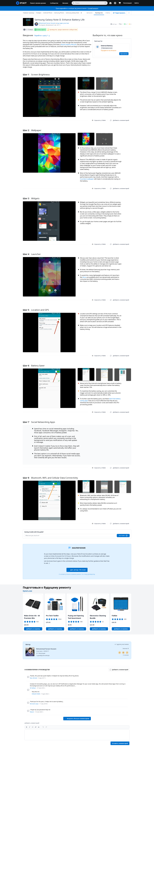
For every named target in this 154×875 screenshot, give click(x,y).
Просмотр (123, 54)
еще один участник (63, 23)
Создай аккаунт (93, 8)
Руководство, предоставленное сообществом (63, 29)
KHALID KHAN (36, 694)
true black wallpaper (87, 179)
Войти (137, 3)
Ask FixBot (122, 535)
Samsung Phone (59, 13)
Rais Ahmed (33, 678)
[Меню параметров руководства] (129, 13)
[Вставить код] (32, 727)
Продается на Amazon (108, 50)
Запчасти (89, 13)
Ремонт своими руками (38, 3)
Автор (27, 644)
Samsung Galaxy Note (72, 13)
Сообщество (54, 3)
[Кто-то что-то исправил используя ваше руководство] (127, 652)
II (81, 13)
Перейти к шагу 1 (41, 35)
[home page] (21, 3)
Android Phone (47, 13)
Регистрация (127, 3)
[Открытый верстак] (110, 3)
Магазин (65, 3)
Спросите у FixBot (100, 120)
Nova (84, 277)
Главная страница (28, 13)
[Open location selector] (115, 3)
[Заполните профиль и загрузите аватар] (123, 652)
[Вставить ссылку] (35, 727)
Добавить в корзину (33, 629)
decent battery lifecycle (68, 44)
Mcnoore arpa (34, 704)
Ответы (108, 13)
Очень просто (41, 29)
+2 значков (126, 655)
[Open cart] (119, 3)
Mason (32, 712)
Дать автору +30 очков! (78, 570)
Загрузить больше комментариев (78, 718)
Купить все (27, 591)
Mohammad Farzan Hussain (47, 23)
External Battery (107, 46)
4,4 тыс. (114, 24)
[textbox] (77, 734)
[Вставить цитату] (38, 727)
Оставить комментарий (120, 743)
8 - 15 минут (29, 29)
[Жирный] (26, 727)
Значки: (126, 648)
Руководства (99, 13)
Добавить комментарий (119, 128)
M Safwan (33, 688)
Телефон (38, 13)
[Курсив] (29, 727)
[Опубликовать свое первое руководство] (119, 652)
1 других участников (122, 644)
